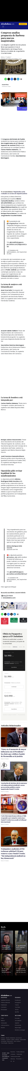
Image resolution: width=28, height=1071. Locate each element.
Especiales (23, 1039)
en (13, 1061)
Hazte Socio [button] (23, 24)
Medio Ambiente (10, 1038)
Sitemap (13, 1058)
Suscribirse (14, 667)
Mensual (15, 646)
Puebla (8, 57)
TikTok (16, 1009)
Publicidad (4, 1005)
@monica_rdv (12, 557)
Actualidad (18, 1020)
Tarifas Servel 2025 (15, 1056)
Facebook (18, 1000)
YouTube (23, 621)
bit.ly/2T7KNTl (8, 596)
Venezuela (4, 1023)
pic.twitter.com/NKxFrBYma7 (17, 574)
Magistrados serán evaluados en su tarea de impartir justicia (14, 192)
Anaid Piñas (5, 84)
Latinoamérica (5, 1025)
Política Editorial (5, 1002)
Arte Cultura (17, 1041)
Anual (21, 646)
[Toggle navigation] (3, 26)
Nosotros (13, 1051)
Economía (19, 1038)
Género (17, 1039)
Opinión (17, 1023)
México (3, 57)
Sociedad (3, 1041)
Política (3, 1038)
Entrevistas (18, 1025)
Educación (10, 1041)
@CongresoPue (12, 223)
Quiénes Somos (5, 1000)
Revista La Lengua (20, 1030)
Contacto (3, 1007)
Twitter (17, 1005)
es (11, 1061)
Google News (4, 622)
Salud (12, 1039)
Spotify (17, 1012)
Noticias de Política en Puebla (9, 59)
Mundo (3, 1027)
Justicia (8, 1039)
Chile (2, 1018)
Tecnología (4, 1043)
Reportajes (18, 1027)
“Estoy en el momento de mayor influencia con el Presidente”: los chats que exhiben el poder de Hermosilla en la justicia (13, 752)
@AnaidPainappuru (16, 242)
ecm (20, 59)
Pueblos (3, 1039)
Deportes (10, 1043)
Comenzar (14, 686)
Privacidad (4, 1009)
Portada (17, 1018)
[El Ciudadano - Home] (7, 24)
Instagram (18, 1002)
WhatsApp (14, 621)
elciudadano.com (9, 598)
